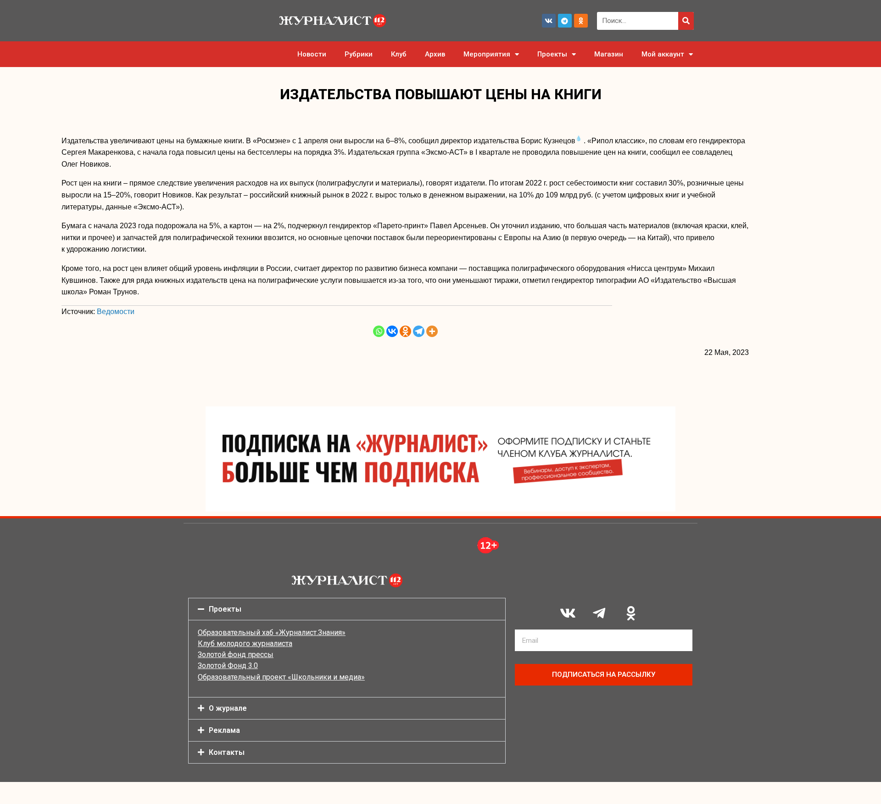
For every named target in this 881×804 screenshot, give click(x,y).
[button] (347, 609)
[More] (432, 331)
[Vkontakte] (392, 331)
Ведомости (115, 311)
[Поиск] (686, 21)
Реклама (224, 730)
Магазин (608, 54)
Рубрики (359, 54)
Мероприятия (486, 54)
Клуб (399, 54)
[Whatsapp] (379, 331)
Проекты (552, 54)
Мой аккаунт (662, 54)
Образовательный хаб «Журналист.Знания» (272, 632)
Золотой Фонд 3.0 (228, 665)
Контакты (227, 752)
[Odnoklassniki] (581, 21)
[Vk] (549, 21)
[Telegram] (565, 21)
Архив (435, 54)
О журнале (228, 708)
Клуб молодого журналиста (245, 643)
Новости (311, 54)
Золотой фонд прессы (235, 654)
